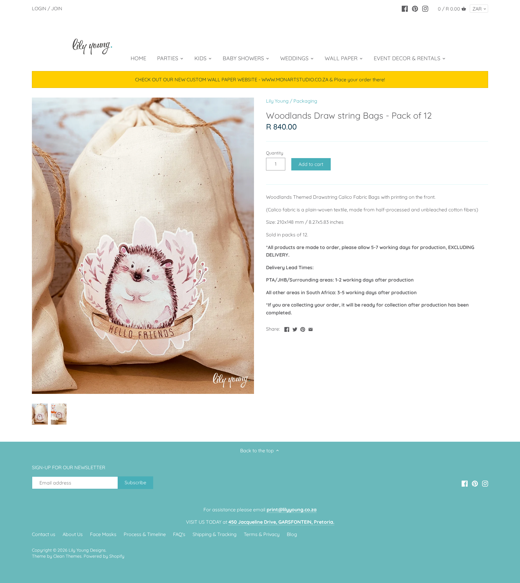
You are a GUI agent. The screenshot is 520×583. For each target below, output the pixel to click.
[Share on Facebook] (286, 328)
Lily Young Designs (87, 550)
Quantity (274, 153)
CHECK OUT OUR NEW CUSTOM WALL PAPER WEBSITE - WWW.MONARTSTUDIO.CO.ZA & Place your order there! (260, 79)
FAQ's (179, 534)
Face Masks (103, 534)
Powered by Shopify (104, 556)
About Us (73, 534)
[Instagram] (425, 8)
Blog (292, 534)
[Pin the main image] (302, 328)
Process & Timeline (145, 534)
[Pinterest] (415, 8)
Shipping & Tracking (215, 534)
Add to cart (311, 164)
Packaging (305, 101)
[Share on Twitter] (294, 328)
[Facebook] (405, 8)
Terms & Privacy (262, 534)
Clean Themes (67, 556)
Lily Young (277, 101)
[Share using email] (310, 328)
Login (39, 8)
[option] (40, 414)
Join (56, 8)
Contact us (43, 534)
